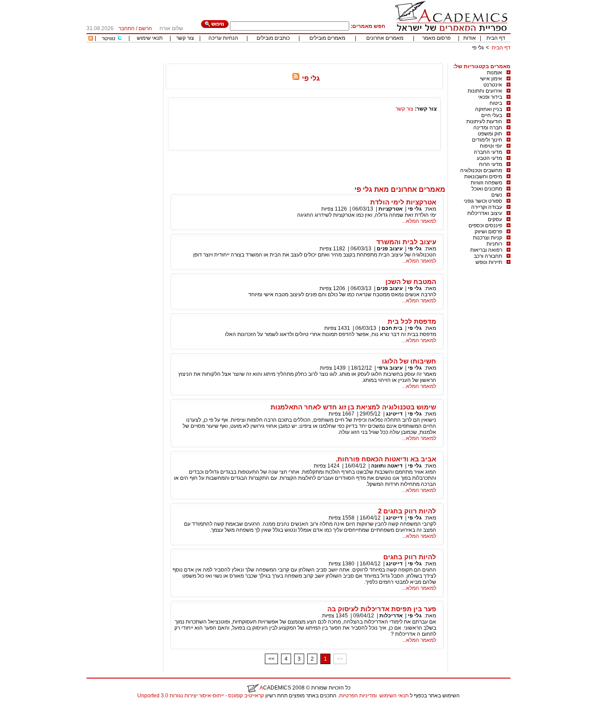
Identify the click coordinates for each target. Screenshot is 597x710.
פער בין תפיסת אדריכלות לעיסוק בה (381, 609)
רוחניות (494, 244)
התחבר (126, 28)
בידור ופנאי (490, 97)
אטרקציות (390, 209)
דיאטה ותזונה (387, 466)
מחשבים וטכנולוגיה (481, 170)
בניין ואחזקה (488, 109)
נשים (496, 195)
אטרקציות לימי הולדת (403, 202)
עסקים (495, 219)
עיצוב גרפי (390, 368)
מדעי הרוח (490, 164)
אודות (469, 38)
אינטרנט (492, 85)
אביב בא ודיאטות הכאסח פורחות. (386, 459)
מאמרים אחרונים (384, 38)
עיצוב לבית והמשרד (406, 242)
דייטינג (394, 414)
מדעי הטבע (489, 158)
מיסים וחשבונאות (483, 176)
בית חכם (392, 328)
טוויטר (108, 38)
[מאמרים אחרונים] (90, 39)
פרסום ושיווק (488, 232)
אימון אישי (491, 79)
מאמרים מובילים (327, 38)
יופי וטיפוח (491, 146)
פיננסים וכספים (485, 225)
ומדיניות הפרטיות (358, 696)
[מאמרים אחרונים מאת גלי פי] (296, 78)
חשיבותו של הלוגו (409, 361)
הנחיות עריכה (223, 38)
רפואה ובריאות (486, 250)
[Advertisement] (351, 60)
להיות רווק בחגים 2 (407, 511)
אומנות (494, 72)
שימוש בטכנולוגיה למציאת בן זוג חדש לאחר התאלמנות (353, 407)
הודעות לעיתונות (484, 121)
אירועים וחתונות (485, 91)
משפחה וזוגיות (486, 183)
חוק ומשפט (490, 134)
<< (271, 659)
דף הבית (495, 38)
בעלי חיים (491, 115)
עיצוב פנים (390, 249)
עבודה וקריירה (486, 207)
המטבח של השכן (410, 281)
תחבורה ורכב (488, 256)
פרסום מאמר (436, 38)
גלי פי (415, 209)
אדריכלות (391, 616)
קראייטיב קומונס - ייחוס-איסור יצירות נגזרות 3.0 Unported (200, 696)
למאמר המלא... (419, 221)
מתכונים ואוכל (487, 189)
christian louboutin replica (34, 707)
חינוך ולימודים (487, 140)
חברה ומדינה (487, 128)
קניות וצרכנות (487, 238)
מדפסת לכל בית (412, 321)
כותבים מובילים (273, 38)
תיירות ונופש (489, 262)
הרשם (145, 28)
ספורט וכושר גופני (483, 201)
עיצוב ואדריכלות (484, 213)
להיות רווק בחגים (409, 557)
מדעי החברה (488, 152)
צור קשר (185, 38)
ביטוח (495, 103)
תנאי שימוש (150, 38)
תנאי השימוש (394, 696)
